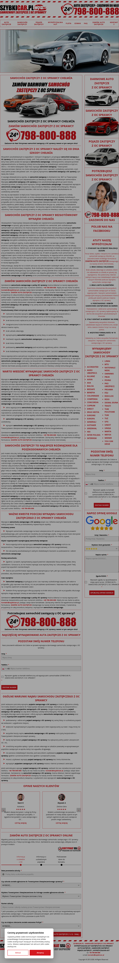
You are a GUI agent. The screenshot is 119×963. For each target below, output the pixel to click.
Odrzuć (18, 953)
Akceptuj (40, 953)
